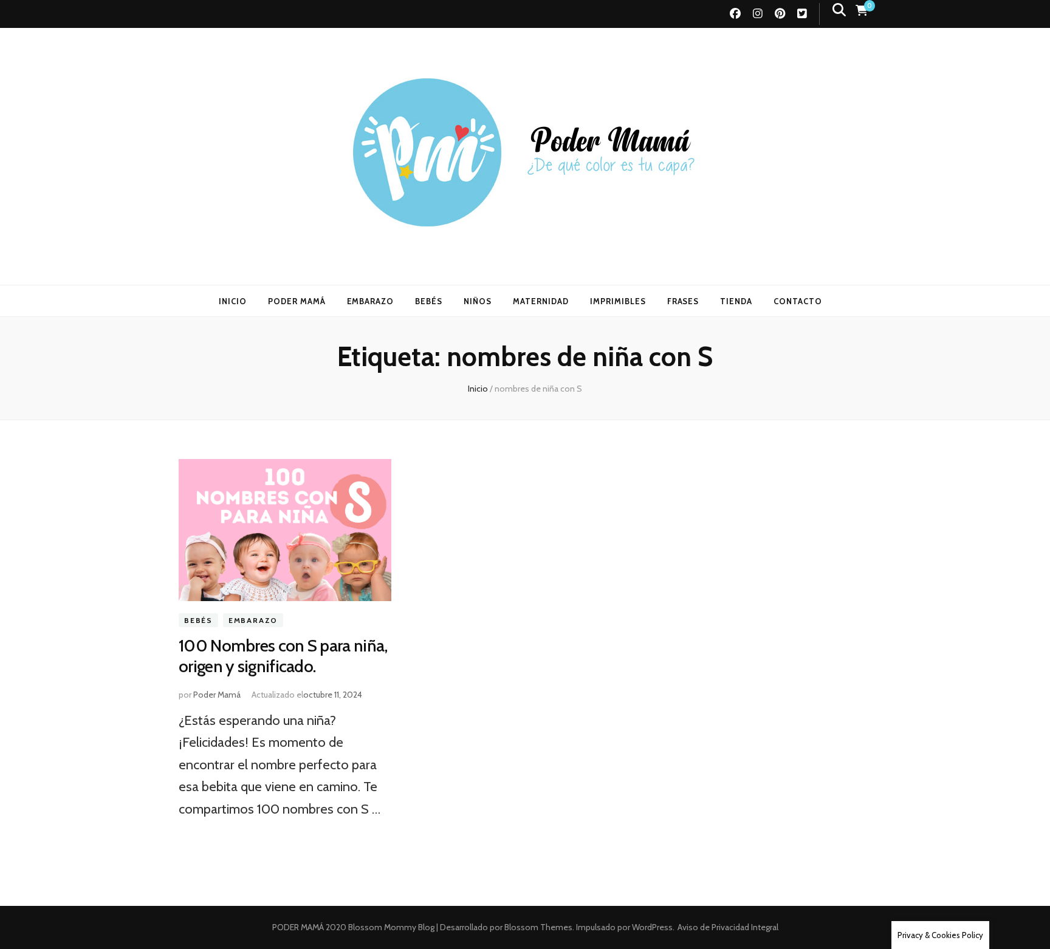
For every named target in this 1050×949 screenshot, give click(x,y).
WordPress (652, 927)
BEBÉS (428, 301)
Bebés (198, 620)
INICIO (233, 301)
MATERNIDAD (541, 301)
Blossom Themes (537, 927)
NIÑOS (478, 301)
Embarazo (253, 620)
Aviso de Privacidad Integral (728, 927)
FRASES (683, 301)
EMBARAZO (370, 301)
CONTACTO (798, 301)
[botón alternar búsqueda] (839, 10)
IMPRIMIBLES (618, 301)
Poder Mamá (217, 694)
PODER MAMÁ (297, 301)
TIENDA (736, 301)
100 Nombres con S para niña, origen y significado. (283, 655)
